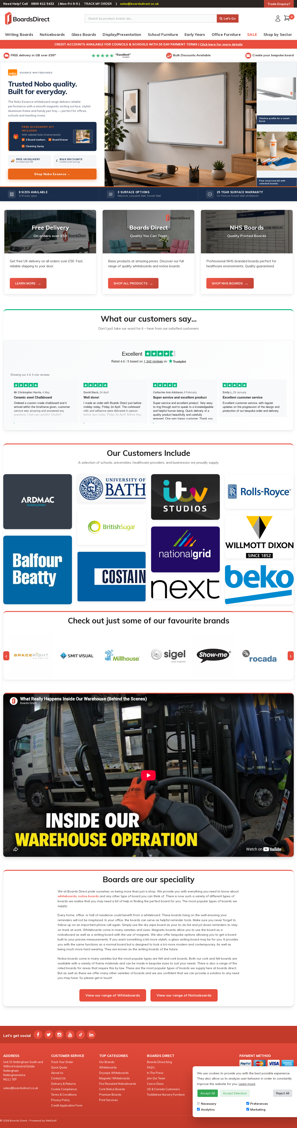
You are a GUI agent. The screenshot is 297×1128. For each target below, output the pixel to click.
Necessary (208, 1104)
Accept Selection (235, 1093)
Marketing (257, 1109)
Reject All (282, 1093)
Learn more (247, 1084)
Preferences (259, 1104)
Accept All (207, 1093)
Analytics (208, 1109)
